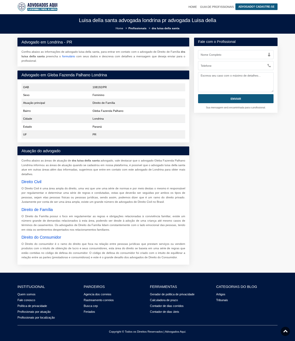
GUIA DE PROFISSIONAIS (217, 6)
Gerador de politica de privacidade (172, 294)
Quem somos (26, 294)
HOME (192, 6)
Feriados (89, 311)
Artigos (220, 294)
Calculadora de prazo (164, 300)
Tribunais (222, 300)
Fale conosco (26, 300)
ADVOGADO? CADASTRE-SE (256, 6)
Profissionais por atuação (34, 311)
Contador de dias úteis (164, 311)
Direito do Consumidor (41, 237)
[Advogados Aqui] (37, 6)
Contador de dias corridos (167, 306)
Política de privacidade (32, 306)
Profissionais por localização (36, 317)
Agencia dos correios (97, 294)
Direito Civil (31, 182)
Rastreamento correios (99, 300)
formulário (68, 56)
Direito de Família (37, 209)
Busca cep (91, 306)
